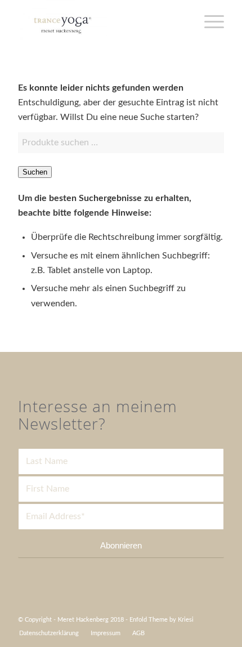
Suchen (35, 172)
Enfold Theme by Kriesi (161, 620)
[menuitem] (49, 633)
